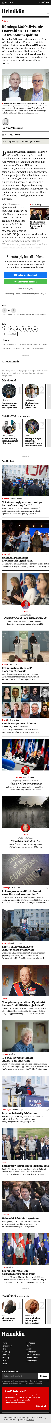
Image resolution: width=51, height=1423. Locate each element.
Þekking (5, 1357)
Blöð (28, 1346)
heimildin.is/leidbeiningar (35, 294)
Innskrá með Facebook (26, 275)
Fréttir (5, 21)
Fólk (4, 1349)
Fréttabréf (31, 1351)
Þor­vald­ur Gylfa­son (38, 348)
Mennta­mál (6, 348)
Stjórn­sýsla (26, 348)
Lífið (4, 1360)
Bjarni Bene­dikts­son (9, 344)
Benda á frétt (32, 1357)
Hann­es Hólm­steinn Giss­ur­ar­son (29, 344)
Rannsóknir (7, 1346)
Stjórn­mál (16, 348)
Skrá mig (43, 1376)
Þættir (4, 1363)
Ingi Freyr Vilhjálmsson (12, 128)
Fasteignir (30, 1343)
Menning (6, 1351)
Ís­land (45, 344)
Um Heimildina (33, 1354)
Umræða (6, 1354)
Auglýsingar (31, 1360)
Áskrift (29, 1349)
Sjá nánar (30, 1419)
